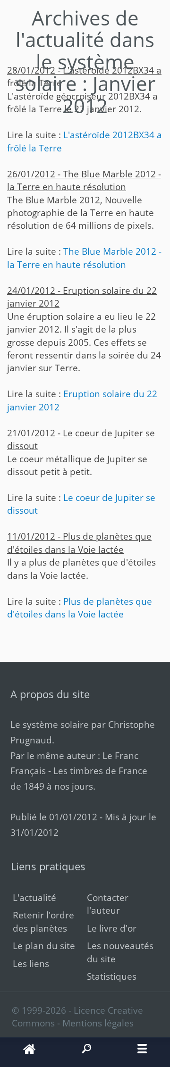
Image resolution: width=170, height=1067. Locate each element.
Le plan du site (44, 945)
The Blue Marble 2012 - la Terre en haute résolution (84, 257)
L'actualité (34, 897)
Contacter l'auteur (107, 904)
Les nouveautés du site (120, 952)
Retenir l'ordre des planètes (43, 921)
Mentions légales (98, 1023)
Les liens (31, 963)
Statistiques (111, 976)
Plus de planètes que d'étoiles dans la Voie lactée (79, 607)
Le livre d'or (111, 928)
